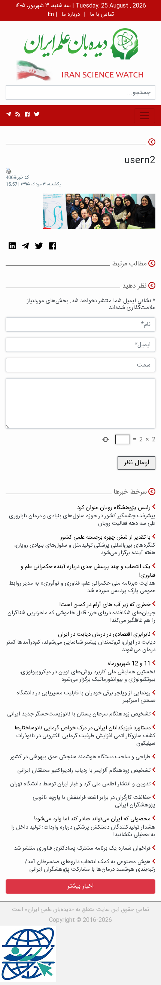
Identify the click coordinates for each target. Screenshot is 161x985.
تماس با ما (102, 14)
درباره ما (70, 14)
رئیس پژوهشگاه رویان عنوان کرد (82, 515)
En (51, 14)
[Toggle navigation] (144, 115)
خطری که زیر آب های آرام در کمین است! (81, 612)
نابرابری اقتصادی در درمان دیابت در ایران (80, 642)
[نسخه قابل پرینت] (9, 170)
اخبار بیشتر (80, 886)
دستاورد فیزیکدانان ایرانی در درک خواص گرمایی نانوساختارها (85, 735)
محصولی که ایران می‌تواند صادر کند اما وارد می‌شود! (83, 826)
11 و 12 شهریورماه (87, 671)
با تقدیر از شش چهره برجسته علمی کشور (84, 545)
